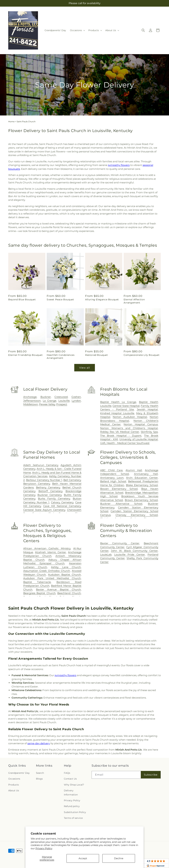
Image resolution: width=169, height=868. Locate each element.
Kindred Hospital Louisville (117, 413)
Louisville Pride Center (129, 554)
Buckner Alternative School (121, 503)
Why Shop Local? (74, 784)
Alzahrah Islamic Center (50, 552)
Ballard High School (113, 481)
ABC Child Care (111, 470)
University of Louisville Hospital (138, 439)
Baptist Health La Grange (118, 402)
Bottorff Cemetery (50, 491)
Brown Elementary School (141, 500)
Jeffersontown (32, 400)
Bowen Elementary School (119, 488)
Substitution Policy (75, 812)
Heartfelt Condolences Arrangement (61, 356)
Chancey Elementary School (137, 514)
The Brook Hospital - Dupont (120, 435)
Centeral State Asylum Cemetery (44, 509)
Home (11, 121)
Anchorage (30, 396)
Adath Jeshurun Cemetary (40, 465)
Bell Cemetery (72, 480)
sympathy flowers (119, 165)
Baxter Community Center (119, 543)
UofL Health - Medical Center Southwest (125, 443)
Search (40, 772)
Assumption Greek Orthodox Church (46, 570)
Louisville (64, 400)
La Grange (49, 400)
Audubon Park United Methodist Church (52, 578)
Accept (83, 858)
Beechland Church (69, 593)
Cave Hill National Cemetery (62, 506)
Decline (118, 858)
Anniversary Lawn (112, 477)
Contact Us (70, 778)
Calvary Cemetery (62, 502)
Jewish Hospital (147, 409)
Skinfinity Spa (149, 431)
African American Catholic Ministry (46, 548)
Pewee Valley (47, 404)
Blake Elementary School (142, 485)
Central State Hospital (126, 405)
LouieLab (106, 554)
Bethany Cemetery (48, 487)
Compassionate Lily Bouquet (142, 354)
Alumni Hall (134, 470)
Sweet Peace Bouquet (60, 299)
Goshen (76, 396)
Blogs (39, 778)
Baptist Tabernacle (37, 582)
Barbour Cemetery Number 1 (44, 480)
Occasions (14, 778)
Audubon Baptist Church (64, 574)
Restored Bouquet (96, 354)
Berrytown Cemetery (36, 483)
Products (13, 784)
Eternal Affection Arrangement (134, 301)
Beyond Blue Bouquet (22, 299)
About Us (13, 790)
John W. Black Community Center (134, 550)
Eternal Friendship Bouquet (25, 354)
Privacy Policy (43, 848)
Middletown (30, 404)
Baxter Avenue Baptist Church (58, 589)
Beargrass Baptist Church (39, 593)
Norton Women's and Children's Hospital (129, 428)
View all (84, 367)
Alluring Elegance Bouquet (102, 299)
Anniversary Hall (146, 473)
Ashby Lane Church (66, 567)
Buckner (45, 396)
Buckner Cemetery (49, 494)
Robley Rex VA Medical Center (119, 431)
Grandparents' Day (19, 772)
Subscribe (150, 774)
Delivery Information (71, 792)
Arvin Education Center (142, 477)
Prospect (61, 404)
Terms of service (73, 817)
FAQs (67, 772)
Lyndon (76, 400)
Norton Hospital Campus (141, 424)
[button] (77, 30)
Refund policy (72, 806)
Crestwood (61, 396)
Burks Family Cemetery (54, 498)
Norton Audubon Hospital (130, 416)
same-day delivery (38, 743)
